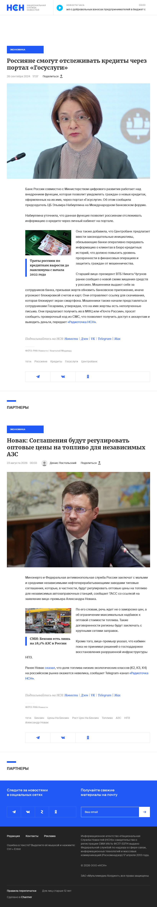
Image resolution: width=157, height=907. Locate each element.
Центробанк (89, 361)
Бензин (39, 718)
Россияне (40, 361)
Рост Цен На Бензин (85, 718)
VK (93, 339)
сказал (50, 668)
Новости (71, 339)
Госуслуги (71, 361)
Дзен (84, 339)
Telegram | (106, 339)
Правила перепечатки (21, 890)
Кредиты (56, 361)
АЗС (118, 718)
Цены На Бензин (58, 718)
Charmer (26, 897)
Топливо (107, 718)
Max (117, 339)
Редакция (13, 836)
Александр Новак (37, 722)
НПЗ (127, 718)
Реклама (50, 836)
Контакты (32, 836)
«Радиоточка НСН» (82, 322)
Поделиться (51, 76)
